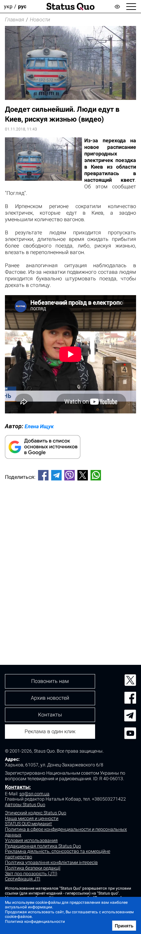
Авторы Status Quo (25, 804)
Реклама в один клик (50, 731)
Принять (124, 925)
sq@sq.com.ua (34, 793)
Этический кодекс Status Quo (35, 812)
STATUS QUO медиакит (28, 823)
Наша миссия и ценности (31, 818)
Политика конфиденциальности (35, 921)
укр (8, 6)
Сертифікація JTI (22, 878)
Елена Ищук (39, 426)
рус (22, 6)
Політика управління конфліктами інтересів (51, 862)
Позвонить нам (50, 681)
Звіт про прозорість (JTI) (31, 873)
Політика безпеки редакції (32, 868)
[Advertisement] (70, 561)
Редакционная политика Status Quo (43, 846)
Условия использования (31, 840)
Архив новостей (50, 698)
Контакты (17, 787)
